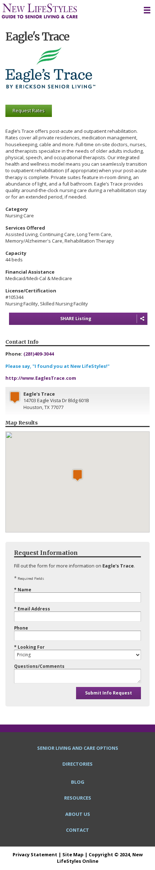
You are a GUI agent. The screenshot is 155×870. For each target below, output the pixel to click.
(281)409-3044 (38, 354)
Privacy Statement (35, 854)
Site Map (73, 854)
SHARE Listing (75, 319)
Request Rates (29, 110)
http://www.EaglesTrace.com (40, 378)
